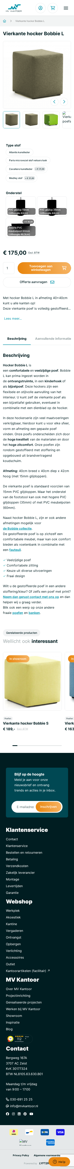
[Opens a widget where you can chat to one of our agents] (59, 1162)
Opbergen (13, 944)
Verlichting (14, 951)
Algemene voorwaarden (47, 1155)
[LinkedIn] (20, 1114)
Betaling (12, 859)
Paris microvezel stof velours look (28, 160)
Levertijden (14, 886)
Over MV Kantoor (19, 989)
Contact (12, 839)
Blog (9, 1029)
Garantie (12, 893)
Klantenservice (17, 846)
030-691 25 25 (21, 1099)
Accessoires (15, 957)
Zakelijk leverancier (20, 873)
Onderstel (14, 193)
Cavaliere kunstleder (26, 169)
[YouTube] (32, 1114)
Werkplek (13, 911)
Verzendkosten (17, 866)
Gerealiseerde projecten (24, 1002)
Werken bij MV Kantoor (23, 1009)
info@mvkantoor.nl (23, 1106)
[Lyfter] (44, 1163)
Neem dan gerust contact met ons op (31, 597)
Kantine (11, 924)
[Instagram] (14, 1114)
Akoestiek (13, 917)
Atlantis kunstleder (19, 152)
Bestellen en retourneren (24, 852)
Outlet (10, 964)
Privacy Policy (21, 1155)
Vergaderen (14, 931)
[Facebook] (8, 1114)
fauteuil (15, 550)
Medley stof (21, 178)
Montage (12, 879)
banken (34, 613)
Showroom (14, 1016)
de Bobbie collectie (17, 528)
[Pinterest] (26, 1114)
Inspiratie (13, 1022)
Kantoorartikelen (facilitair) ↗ (28, 971)
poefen (17, 613)
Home (9, 21)
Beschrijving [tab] (16, 339)
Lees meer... (13, 318)
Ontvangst (13, 937)
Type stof (13, 145)
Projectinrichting (18, 996)
